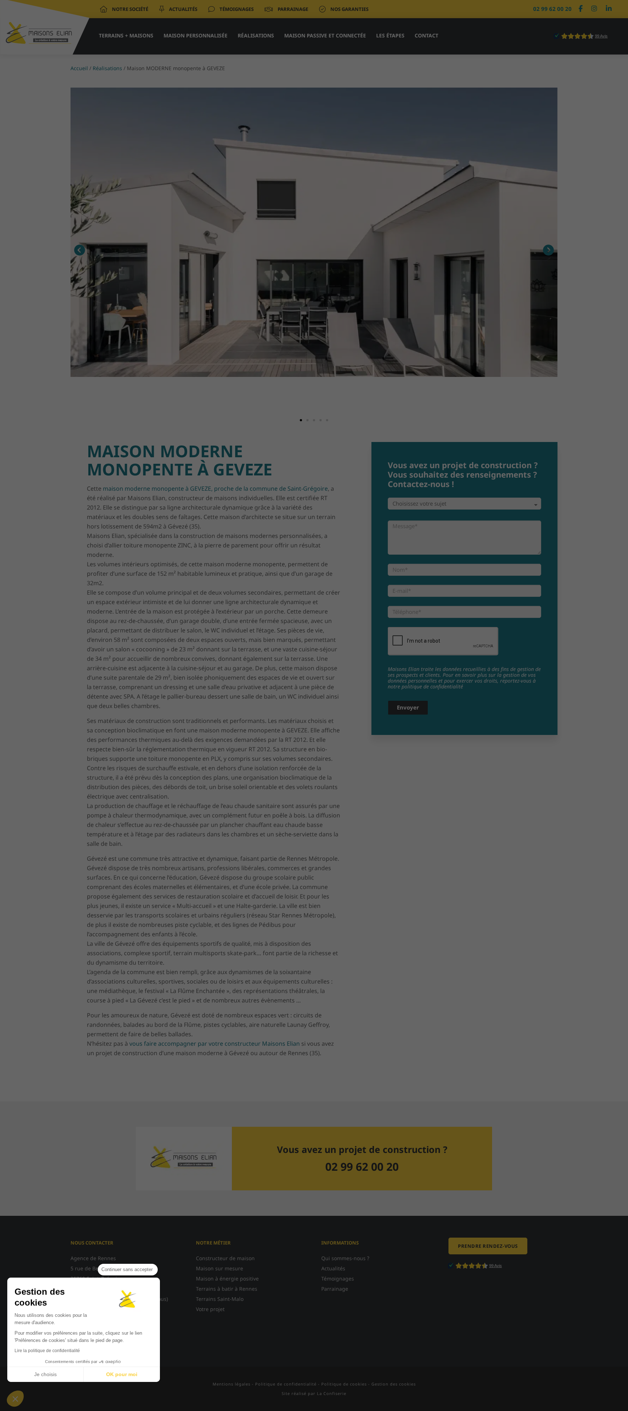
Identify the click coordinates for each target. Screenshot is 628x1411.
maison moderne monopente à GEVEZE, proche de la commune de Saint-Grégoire (215, 489)
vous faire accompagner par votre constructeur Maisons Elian (214, 1044)
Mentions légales (231, 1384)
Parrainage (292, 9)
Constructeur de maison (225, 1258)
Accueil (79, 68)
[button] (15, 1398)
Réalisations (256, 35)
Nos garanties (349, 9)
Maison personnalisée (196, 35)
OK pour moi (121, 1374)
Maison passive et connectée (325, 35)
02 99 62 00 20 (552, 8)
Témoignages (236, 9)
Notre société (129, 9)
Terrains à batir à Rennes (226, 1288)
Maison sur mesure (219, 1268)
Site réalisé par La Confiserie (314, 1393)
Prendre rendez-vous (488, 1246)
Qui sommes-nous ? (345, 1258)
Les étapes (390, 35)
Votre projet (210, 1309)
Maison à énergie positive (227, 1278)
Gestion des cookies (393, 1384)
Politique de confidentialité (286, 1384)
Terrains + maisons (126, 35)
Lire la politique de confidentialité (47, 1350)
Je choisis (45, 1374)
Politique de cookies (344, 1384)
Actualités (182, 9)
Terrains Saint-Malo (219, 1298)
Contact (426, 35)
